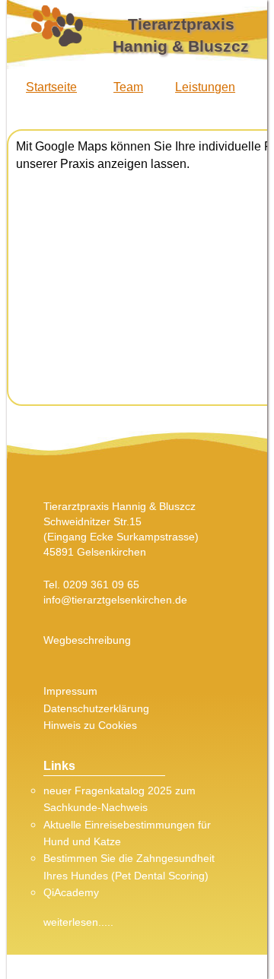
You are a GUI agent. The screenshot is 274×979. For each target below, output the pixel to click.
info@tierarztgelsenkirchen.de (115, 600)
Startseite (51, 87)
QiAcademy (71, 892)
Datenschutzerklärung (96, 708)
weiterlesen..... (78, 922)
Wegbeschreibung (87, 640)
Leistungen (205, 87)
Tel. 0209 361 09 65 (91, 584)
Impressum (70, 691)
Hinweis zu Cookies (90, 725)
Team (128, 87)
